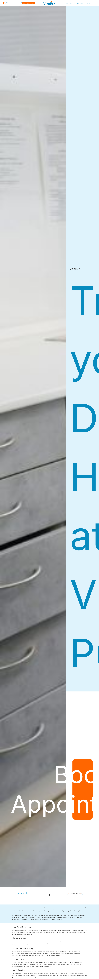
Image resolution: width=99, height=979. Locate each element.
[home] (49, 3)
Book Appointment (28, 3)
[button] (14, 3)
